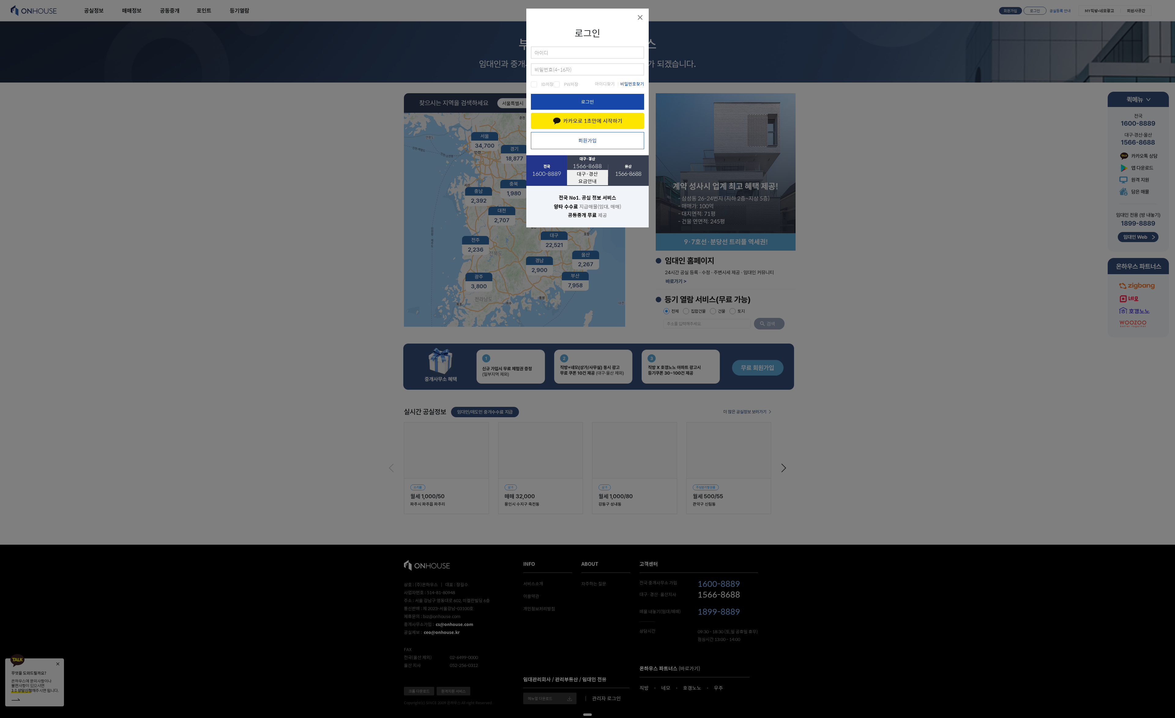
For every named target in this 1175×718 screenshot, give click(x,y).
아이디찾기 (605, 83)
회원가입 (587, 140)
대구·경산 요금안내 (587, 177)
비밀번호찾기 (632, 83)
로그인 (587, 101)
